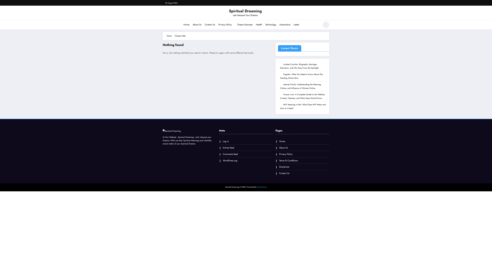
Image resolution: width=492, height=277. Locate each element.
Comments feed (230, 154)
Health (259, 24)
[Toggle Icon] (165, 25)
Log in (226, 141)
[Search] (317, 25)
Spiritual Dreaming (245, 11)
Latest (296, 24)
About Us (197, 24)
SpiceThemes (262, 187)
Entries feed (228, 147)
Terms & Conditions (288, 160)
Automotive (284, 24)
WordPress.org (230, 160)
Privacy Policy (225, 24)
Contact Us (210, 24)
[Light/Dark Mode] (326, 25)
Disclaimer (284, 167)
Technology (270, 24)
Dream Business (245, 24)
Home (186, 24)
